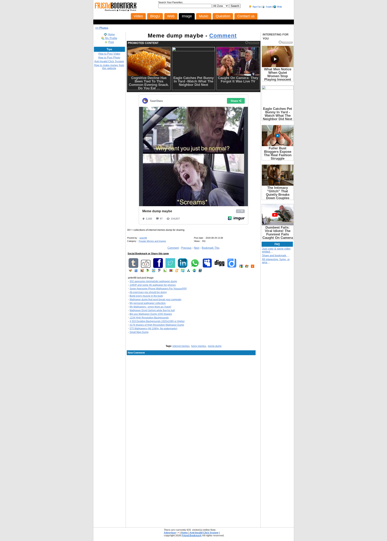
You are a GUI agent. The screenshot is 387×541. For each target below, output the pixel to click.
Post (111, 42)
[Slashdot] (188, 271)
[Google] (240, 267)
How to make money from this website (109, 67)
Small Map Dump (139, 332)
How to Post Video (109, 53)
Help (279, 6)
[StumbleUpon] (194, 271)
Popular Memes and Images (152, 241)
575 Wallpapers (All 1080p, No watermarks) (153, 328)
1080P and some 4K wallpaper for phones (153, 285)
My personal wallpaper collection (148, 303)
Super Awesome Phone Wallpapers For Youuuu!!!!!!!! (158, 288)
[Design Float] (153, 271)
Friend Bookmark (192, 535)
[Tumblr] (133, 267)
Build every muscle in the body (146, 295)
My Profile (111, 38)
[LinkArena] (165, 271)
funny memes (198, 346)
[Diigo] (232, 267)
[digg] (219, 267)
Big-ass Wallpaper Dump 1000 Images (151, 314)
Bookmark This (211, 247)
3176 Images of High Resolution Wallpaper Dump (157, 325)
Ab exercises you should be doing (148, 292)
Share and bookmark (274, 255)
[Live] (246, 267)
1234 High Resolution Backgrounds (149, 317)
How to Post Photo (109, 57)
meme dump (215, 346)
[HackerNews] (252, 267)
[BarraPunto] (142, 271)
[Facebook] (158, 267)
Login (269, 6)
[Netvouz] (182, 271)
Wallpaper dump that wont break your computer (155, 299)
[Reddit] (146, 267)
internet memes (181, 346)
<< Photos (101, 27)
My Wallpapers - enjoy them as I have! (150, 306)
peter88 (143, 238)
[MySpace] (207, 267)
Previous (186, 247)
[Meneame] (176, 271)
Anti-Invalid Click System (109, 61)
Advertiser (170, 532)
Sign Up (256, 6)
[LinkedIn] (182, 267)
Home (111, 34)
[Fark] (159, 271)
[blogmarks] (147, 271)
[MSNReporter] (130, 271)
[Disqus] (193, 388)
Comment (223, 35)
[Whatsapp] (195, 267)
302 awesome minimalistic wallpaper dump (153, 281)
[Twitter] (170, 267)
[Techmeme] (200, 271)
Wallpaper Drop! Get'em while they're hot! (152, 310)
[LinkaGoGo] (171, 271)
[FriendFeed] (136, 271)
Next (196, 247)
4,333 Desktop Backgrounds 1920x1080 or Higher (157, 321)
